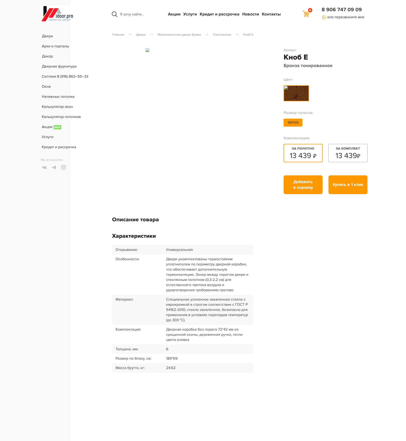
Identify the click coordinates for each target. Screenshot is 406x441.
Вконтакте (44, 167)
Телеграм (54, 167)
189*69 (293, 122)
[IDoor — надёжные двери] (57, 21)
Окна (46, 86)
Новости (250, 14)
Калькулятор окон (57, 106)
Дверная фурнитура (59, 66)
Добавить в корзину (303, 184)
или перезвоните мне (345, 17)
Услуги (190, 14)
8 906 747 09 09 (342, 9)
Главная (118, 35)
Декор (47, 56)
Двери (47, 36)
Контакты (271, 14)
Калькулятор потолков (61, 116)
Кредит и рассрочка (219, 14)
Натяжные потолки (58, 96)
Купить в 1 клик (348, 184)
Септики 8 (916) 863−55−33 (65, 76)
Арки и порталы (55, 46)
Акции (174, 14)
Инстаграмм (63, 167)
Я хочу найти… (132, 14)
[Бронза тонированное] (296, 93)
